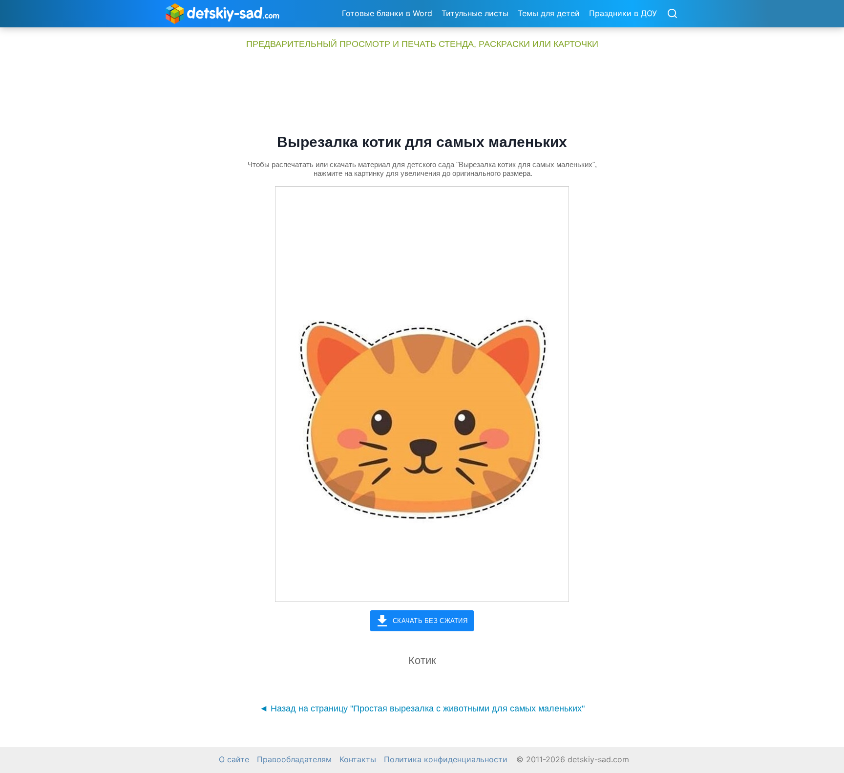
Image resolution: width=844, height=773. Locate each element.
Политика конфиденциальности (445, 759)
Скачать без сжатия (430, 620)
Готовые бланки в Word (387, 13)
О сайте (234, 759)
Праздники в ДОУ (623, 13)
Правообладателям (294, 759)
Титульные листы (475, 13)
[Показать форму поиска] (672, 14)
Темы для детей (549, 13)
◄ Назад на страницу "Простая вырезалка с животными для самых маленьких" (422, 708)
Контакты (357, 759)
